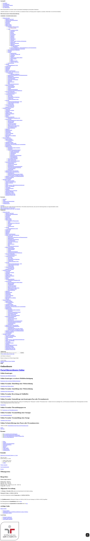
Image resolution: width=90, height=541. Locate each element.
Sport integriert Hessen (12, 92)
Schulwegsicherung (9, 182)
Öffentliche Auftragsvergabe (10, 143)
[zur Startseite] (10, 208)
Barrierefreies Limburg (9, 192)
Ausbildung (12, 55)
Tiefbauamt (12, 44)
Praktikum (12, 56)
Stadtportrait (7, 67)
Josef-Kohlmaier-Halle (12, 126)
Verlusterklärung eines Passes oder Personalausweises (18, 425)
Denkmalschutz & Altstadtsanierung (12, 171)
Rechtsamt (12, 37)
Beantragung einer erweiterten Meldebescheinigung (10, 381)
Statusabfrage (3, 404)
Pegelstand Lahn (11, 105)
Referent (12, 32)
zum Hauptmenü (6, 4)
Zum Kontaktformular (4, 466)
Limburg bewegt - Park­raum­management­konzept (14, 185)
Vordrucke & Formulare (12, 164)
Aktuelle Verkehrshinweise (10, 181)
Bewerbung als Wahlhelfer (5, 396)
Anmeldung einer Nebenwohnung (7, 391)
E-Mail (4, 462)
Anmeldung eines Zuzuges (5, 420)
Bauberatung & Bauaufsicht (10, 162)
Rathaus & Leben (6, 18)
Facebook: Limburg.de (7, 517)
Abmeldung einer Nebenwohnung (7, 386)
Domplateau (10, 148)
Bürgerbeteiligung (13, 156)
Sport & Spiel (8, 134)
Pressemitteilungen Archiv (13, 65)
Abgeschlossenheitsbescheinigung (14, 167)
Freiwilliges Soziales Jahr (15, 54)
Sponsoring (12, 154)
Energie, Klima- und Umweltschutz (12, 71)
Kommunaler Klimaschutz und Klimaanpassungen (17, 75)
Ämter (9, 29)
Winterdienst (15, 46)
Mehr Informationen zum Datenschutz (7, 207)
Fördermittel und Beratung (13, 79)
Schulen (9, 88)
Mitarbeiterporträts (13, 60)
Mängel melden (8, 24)
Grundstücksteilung (11, 168)
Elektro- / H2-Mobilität (9, 186)
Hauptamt (12, 33)
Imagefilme (7, 111)
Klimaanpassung (11, 81)
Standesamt (7, 23)
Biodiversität (10, 73)
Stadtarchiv (7, 129)
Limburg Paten (11, 103)
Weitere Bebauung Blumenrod (14, 160)
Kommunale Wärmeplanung (13, 77)
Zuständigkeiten (11, 163)
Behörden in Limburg (9, 107)
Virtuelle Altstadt (8, 112)
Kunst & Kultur (8, 119)
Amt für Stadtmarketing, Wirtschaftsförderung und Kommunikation (23, 47)
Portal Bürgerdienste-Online (12, 370)
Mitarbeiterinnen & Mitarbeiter (14, 49)
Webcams (7, 136)
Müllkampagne (11, 76)
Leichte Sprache (6, 202)
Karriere (9, 52)
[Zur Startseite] (7, 353)
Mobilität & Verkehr (7, 179)
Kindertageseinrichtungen (13, 89)
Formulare (10, 51)
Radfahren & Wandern (9, 113)
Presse (4, 200)
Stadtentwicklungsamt (14, 43)
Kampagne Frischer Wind (10, 194)
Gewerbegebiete (8, 178)
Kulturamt (12, 40)
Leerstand (10, 141)
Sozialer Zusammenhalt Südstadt (14, 149)
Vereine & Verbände (9, 133)
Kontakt (4, 442)
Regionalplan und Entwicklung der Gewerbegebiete (15, 144)
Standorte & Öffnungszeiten (13, 26)
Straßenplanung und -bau (10, 193)
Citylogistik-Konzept (9, 188)
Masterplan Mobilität (9, 191)
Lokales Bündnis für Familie (13, 102)
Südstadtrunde (13, 153)
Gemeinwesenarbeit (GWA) (13, 99)
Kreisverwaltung (6, 510)
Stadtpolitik (7, 68)
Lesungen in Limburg (12, 123)
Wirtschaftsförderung (9, 140)
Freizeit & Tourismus (7, 108)
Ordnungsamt (13, 38)
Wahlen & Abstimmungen (10, 70)
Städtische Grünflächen (14, 74)
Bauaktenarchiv (11, 165)
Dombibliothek (11, 122)
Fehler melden (5, 448)
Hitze (9, 82)
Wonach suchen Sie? (4, 352)
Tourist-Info (7, 109)
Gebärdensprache (6, 203)
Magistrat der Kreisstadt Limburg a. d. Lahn (9, 455)
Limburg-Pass (10, 98)
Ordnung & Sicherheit (9, 104)
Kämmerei (12, 35)
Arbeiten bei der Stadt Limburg (16, 57)
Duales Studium (13, 58)
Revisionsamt (12, 34)
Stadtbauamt (12, 42)
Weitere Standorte (3, 464)
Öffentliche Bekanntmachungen (11, 20)
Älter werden (10, 96)
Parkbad (7, 115)
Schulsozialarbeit (11, 87)
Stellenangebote (13, 53)
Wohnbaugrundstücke (9, 177)
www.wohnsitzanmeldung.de (6, 415)
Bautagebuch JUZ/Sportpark (15, 155)
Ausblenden (3, 15)
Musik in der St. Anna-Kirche (13, 125)
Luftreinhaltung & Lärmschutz (11, 190)
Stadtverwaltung (8, 25)
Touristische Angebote (9, 110)
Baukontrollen (10, 169)
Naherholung (7, 131)
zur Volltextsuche (6, 7)
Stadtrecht (7, 69)
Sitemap (4, 446)
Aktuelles (7, 64)
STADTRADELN (11, 78)
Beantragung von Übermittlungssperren (10, 410)
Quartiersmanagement (14, 152)
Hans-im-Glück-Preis (12, 124)
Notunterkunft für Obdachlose (13, 97)
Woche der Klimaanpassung (13, 83)
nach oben (2, 428)
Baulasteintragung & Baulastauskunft (15, 166)
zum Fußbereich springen (8, 5)
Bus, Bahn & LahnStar (9, 180)
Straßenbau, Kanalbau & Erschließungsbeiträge (14, 176)
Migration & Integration (10, 91)
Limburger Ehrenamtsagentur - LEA (15, 101)
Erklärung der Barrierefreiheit (8, 201)
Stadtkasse (12, 36)
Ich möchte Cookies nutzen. (11, 15)
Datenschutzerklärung (7, 444)
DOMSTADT (8, 66)
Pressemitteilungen (11, 127)
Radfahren (7, 189)
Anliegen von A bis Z (9, 19)
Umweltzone (7, 187)
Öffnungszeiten (13, 27)
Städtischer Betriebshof (14, 45)
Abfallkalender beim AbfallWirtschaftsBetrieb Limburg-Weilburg (15, 511)
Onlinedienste (8, 21)
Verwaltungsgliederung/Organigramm (17, 48)
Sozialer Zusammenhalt (14, 151)
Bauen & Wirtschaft (7, 137)
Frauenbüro (12, 31)
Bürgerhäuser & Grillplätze (10, 135)
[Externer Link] (46, 434)
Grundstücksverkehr (14, 30)
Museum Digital (11, 121)
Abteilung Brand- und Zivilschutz (11, 170)
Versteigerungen (11, 63)
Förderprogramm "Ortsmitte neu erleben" (16, 175)
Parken (6, 184)
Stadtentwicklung (8, 146)
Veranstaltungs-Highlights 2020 (14, 118)
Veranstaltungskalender (9, 116)
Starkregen (10, 80)
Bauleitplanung (8, 145)
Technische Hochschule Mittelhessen (15, 90)
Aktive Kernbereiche (12, 159)
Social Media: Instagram (7, 519)
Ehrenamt (7, 100)
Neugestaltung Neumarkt (13, 158)
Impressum (5, 445)
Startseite (4, 199)
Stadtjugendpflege (11, 86)
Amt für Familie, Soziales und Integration (18, 41)
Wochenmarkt (8, 132)
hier (21, 501)
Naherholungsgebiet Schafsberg (14, 147)
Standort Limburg (8, 138)
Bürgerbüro (7, 22)
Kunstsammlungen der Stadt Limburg (15, 120)
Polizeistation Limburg (7, 512)
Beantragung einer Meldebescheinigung (8, 375)
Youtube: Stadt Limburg (7, 518)
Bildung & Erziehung (9, 85)
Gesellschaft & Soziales (10, 93)
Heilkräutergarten (8, 130)
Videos (11, 59)
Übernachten (7, 114)
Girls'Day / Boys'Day (14, 62)
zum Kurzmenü (6, 6)
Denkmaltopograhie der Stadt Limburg (15, 174)
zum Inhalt (5, 3)
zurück (1, 427)
